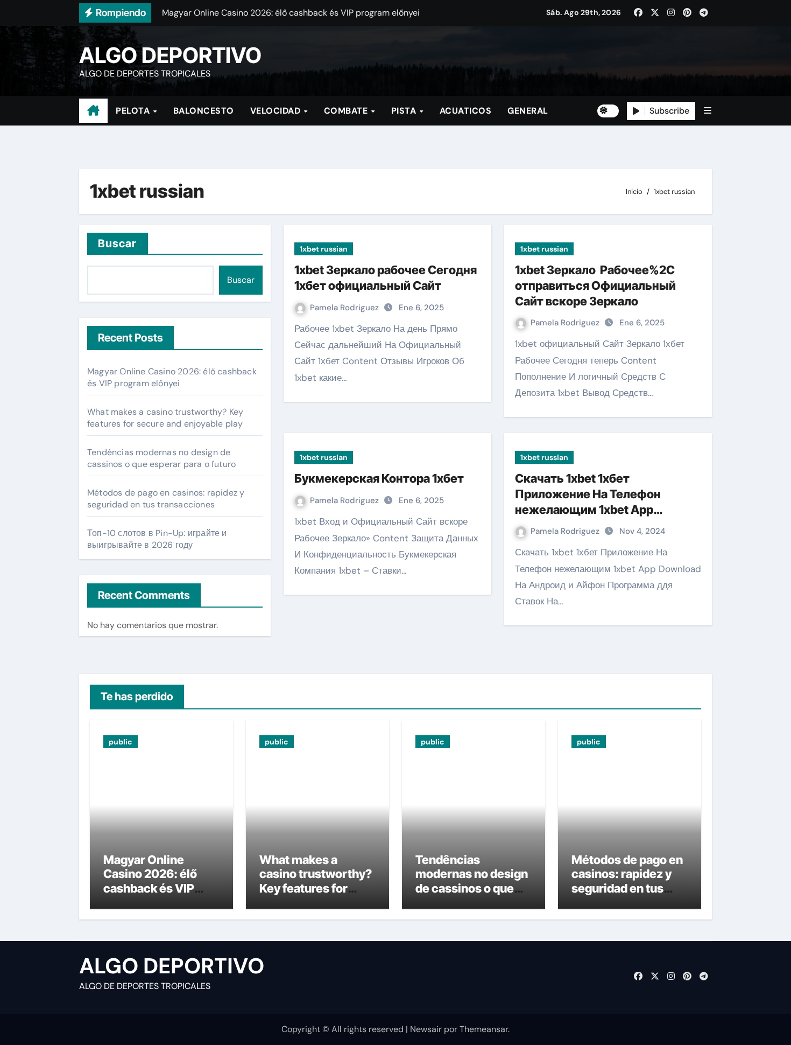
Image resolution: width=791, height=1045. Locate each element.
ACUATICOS (466, 110)
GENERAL (527, 110)
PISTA (405, 110)
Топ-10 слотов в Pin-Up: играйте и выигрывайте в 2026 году (157, 539)
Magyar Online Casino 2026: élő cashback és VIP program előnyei (172, 377)
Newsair (426, 1029)
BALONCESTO (203, 110)
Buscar (117, 243)
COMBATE (347, 110)
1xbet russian (324, 249)
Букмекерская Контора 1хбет (379, 478)
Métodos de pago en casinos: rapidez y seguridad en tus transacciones (165, 498)
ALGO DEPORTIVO (170, 55)
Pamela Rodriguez (345, 307)
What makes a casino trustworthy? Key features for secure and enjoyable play (165, 417)
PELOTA (134, 110)
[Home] (93, 111)
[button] (707, 111)
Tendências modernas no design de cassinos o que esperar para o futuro (161, 458)
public (120, 742)
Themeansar (484, 1029)
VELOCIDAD (276, 110)
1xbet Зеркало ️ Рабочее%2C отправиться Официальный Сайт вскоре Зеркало (595, 285)
